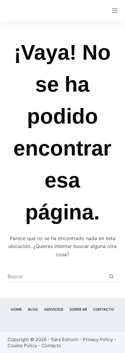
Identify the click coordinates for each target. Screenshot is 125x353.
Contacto (103, 309)
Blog (33, 309)
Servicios (53, 309)
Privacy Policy (98, 339)
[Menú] (114, 10)
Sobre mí (78, 309)
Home (16, 309)
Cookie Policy (22, 345)
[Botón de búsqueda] (111, 276)
